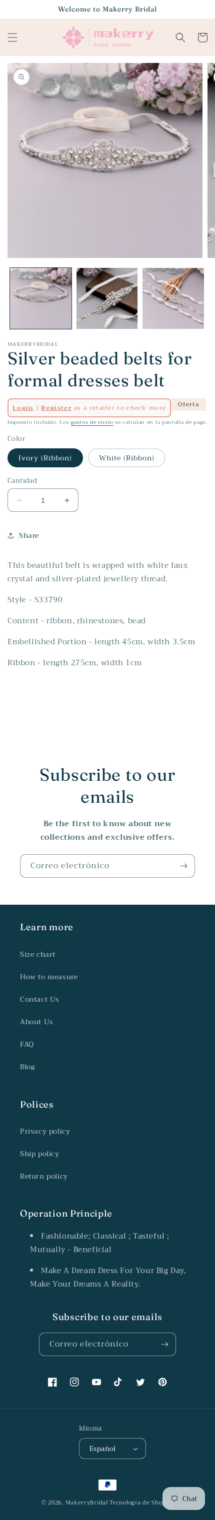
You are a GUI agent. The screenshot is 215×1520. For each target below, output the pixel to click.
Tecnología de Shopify (142, 1503)
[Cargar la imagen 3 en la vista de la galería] (173, 298)
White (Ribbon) (126, 458)
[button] (13, 37)
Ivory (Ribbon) (45, 458)
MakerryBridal (87, 1503)
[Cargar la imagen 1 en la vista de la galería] (41, 298)
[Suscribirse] (183, 866)
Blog (27, 1067)
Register (56, 408)
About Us (37, 1022)
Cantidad (22, 481)
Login (23, 408)
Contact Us (40, 999)
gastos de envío (92, 422)
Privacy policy (45, 1131)
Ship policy (40, 1154)
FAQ (27, 1044)
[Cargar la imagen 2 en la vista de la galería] (107, 298)
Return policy (44, 1176)
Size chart (38, 954)
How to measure (49, 977)
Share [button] (29, 535)
